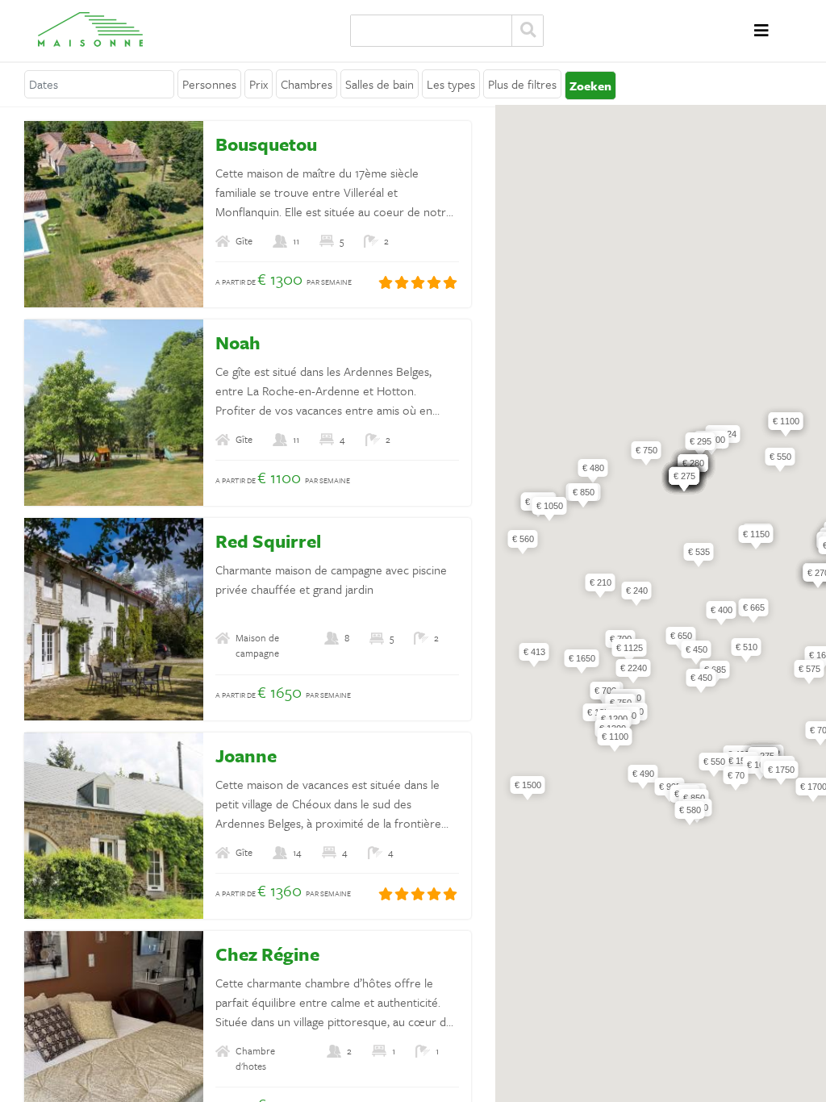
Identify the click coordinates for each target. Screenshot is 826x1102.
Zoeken (527, 30)
